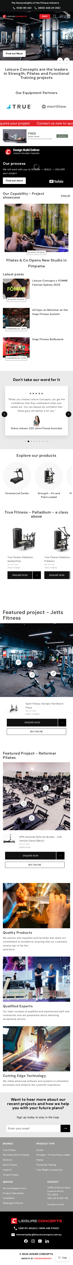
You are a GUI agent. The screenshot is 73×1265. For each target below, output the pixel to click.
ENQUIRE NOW (20, 575)
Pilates (39, 1159)
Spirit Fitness (10, 1164)
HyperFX (7, 1169)
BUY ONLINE (36, 731)
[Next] (67, 60)
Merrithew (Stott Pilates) (16, 1154)
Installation (9, 1198)
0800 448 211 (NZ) (49, 7)
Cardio (39, 1150)
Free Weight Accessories (49, 1169)
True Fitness (9, 1150)
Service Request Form (14, 1188)
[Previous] (60, 60)
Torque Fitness (11, 1174)
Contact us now (55, 1204)
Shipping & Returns (13, 1203)
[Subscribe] (65, 1128)
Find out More (14, 53)
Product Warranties (13, 1193)
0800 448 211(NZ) (49, 1228)
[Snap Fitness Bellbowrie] (16, 347)
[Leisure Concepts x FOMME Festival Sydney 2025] (16, 289)
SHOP (45, 16)
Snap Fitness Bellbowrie (47, 339)
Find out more (14, 180)
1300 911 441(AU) (28, 1228)
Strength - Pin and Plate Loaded (53, 1154)
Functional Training (46, 1164)
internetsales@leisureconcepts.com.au (39, 1234)
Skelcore (7, 1159)
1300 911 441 (23, 7)
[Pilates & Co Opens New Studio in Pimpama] (36, 228)
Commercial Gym (16, 329)
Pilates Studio (36, 252)
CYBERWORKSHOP (43, 1258)
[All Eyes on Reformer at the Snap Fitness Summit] (16, 318)
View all (65, 195)
